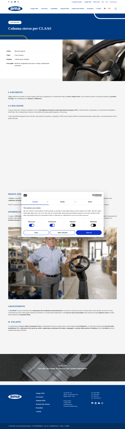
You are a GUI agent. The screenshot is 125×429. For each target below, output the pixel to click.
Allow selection (62, 232)
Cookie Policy (67, 402)
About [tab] (90, 202)
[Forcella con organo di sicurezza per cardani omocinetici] (62, 367)
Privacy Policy (67, 401)
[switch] (52, 225)
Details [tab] (62, 202)
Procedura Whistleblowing (70, 406)
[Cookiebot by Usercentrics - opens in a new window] (94, 195)
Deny (36, 232)
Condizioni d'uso (68, 404)
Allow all (89, 232)
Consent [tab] (35, 202)
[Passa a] (105, 9)
